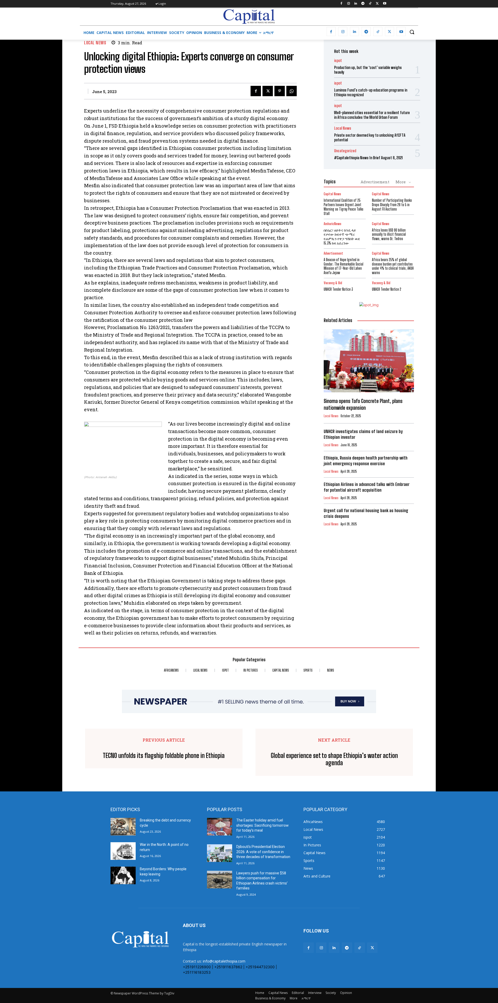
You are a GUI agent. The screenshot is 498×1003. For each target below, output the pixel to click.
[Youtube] (385, 4)
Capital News (332, 194)
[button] (412, 32)
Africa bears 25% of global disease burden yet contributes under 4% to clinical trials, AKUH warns (393, 266)
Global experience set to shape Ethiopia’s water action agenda (334, 759)
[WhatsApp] (291, 91)
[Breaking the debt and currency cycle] (123, 826)
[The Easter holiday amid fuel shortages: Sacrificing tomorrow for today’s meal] (219, 826)
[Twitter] (377, 4)
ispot (338, 60)
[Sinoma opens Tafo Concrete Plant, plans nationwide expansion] (369, 361)
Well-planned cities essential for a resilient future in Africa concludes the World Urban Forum (372, 115)
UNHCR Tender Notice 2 (386, 289)
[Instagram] (348, 4)
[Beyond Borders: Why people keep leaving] (123, 875)
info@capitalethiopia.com (224, 961)
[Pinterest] (279, 91)
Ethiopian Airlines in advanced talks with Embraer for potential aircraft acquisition (367, 487)
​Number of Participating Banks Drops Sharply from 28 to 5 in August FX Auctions (392, 204)
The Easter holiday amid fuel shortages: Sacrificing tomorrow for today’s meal (262, 825)
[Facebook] (341, 4)
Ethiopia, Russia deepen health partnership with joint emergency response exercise (365, 460)
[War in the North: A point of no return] (123, 851)
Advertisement (375, 181)
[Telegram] (363, 4)
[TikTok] (370, 4)
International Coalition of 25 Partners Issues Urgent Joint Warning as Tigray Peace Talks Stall (343, 206)
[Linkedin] (356, 4)
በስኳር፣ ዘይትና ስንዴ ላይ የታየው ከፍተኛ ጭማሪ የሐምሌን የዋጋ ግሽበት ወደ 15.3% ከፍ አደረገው (342, 236)
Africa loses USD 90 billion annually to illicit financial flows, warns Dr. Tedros (389, 234)
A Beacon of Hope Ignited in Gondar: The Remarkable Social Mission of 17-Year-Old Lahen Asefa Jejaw (343, 266)
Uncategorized (345, 151)
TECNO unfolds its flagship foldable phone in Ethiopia (164, 755)
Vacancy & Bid (333, 283)
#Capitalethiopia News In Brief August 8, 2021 (368, 157)
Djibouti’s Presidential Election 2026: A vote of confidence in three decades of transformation (263, 852)
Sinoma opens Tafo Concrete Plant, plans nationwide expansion (363, 404)
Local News (95, 42)
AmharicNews (332, 224)
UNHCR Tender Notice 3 (338, 289)
